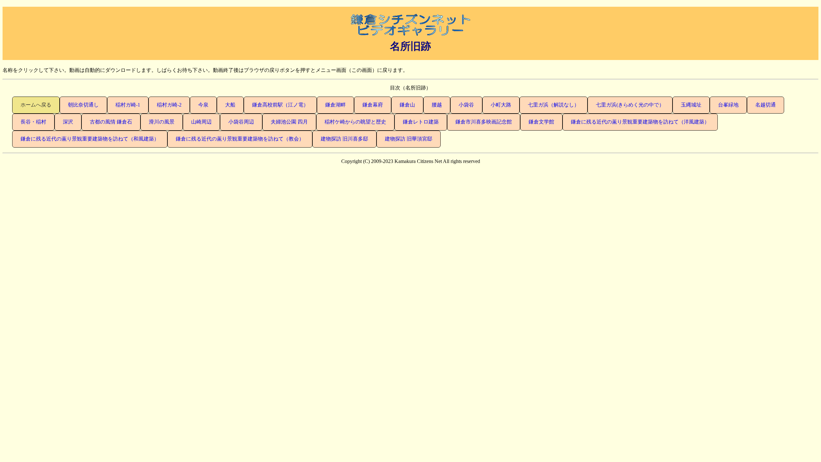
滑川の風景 (161, 121)
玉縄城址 (691, 104)
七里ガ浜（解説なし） (553, 104)
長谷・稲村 (33, 121)
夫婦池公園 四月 (289, 121)
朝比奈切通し (83, 104)
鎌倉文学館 (541, 121)
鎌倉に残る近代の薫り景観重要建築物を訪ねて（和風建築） (90, 138)
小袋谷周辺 (241, 121)
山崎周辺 (201, 121)
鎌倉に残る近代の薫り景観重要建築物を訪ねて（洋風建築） (640, 121)
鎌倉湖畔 (335, 104)
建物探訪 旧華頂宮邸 (408, 138)
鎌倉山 (407, 104)
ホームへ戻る (36, 104)
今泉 (203, 104)
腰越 (437, 104)
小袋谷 (466, 104)
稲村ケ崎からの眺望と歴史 (355, 121)
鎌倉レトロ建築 (421, 121)
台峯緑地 (728, 104)
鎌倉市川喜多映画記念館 (483, 121)
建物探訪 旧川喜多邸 (344, 138)
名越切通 (765, 104)
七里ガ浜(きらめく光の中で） (630, 104)
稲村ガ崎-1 (127, 104)
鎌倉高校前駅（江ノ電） (280, 104)
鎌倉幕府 (372, 104)
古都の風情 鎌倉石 (111, 121)
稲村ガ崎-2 (169, 104)
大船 (230, 104)
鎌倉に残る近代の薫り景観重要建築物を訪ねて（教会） (240, 138)
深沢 (68, 121)
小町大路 (501, 104)
